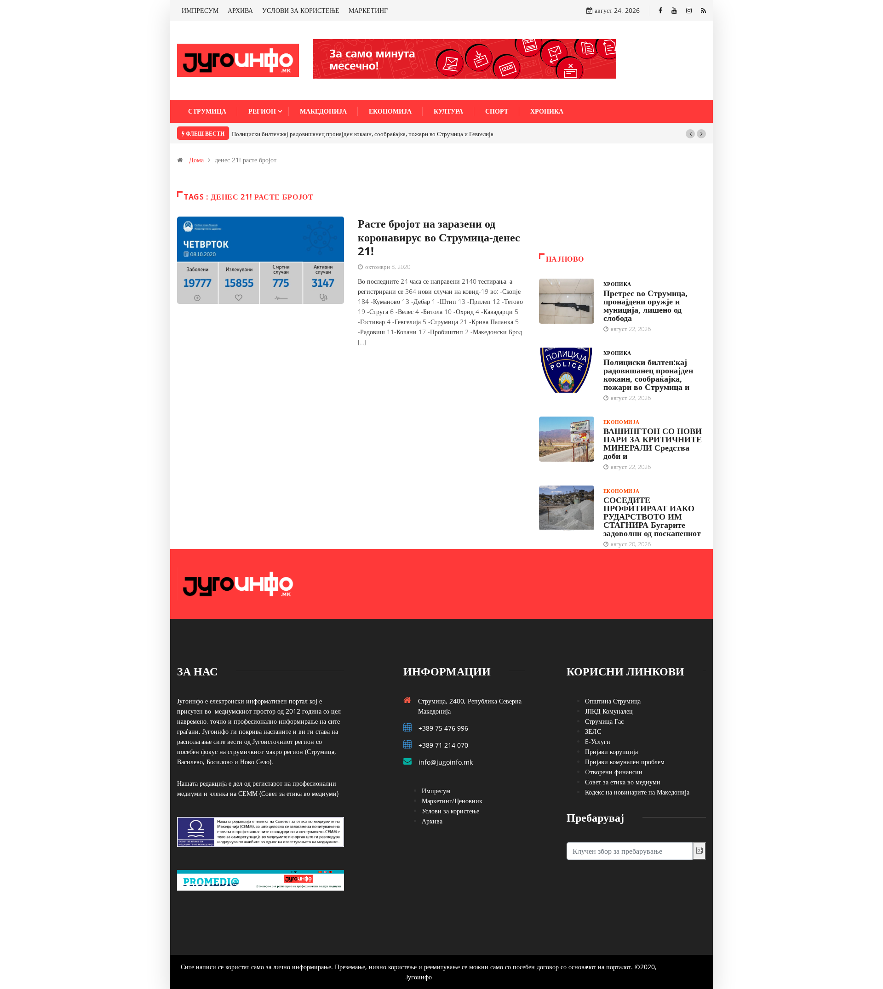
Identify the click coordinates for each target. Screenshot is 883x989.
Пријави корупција (611, 751)
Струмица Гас (604, 721)
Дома (196, 159)
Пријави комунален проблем (625, 761)
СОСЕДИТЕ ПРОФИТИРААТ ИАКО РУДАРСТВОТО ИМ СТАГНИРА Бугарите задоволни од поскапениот (652, 516)
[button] (690, 133)
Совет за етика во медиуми (622, 781)
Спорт (496, 111)
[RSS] (703, 10)
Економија (390, 111)
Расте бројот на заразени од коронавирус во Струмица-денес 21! (439, 237)
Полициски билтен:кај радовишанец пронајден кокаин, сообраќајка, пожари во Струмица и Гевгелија (362, 134)
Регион (262, 111)
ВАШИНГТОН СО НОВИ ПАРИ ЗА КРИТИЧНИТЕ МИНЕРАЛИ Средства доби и (652, 443)
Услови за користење (450, 810)
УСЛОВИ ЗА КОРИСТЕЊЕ (300, 10)
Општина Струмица (613, 701)
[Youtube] (674, 10)
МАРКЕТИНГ (368, 10)
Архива (432, 821)
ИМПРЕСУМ (200, 10)
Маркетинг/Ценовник (452, 800)
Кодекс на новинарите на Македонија (637, 792)
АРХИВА (240, 10)
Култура (448, 111)
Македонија (323, 111)
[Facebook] (660, 10)
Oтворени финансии (613, 771)
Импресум (436, 790)
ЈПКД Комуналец (609, 711)
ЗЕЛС (593, 731)
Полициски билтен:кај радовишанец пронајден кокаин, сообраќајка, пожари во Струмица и (648, 374)
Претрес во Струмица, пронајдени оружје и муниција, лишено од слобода (645, 305)
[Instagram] (689, 10)
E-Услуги (597, 741)
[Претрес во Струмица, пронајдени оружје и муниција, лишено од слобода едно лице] (566, 301)
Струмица (207, 111)
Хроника (546, 111)
